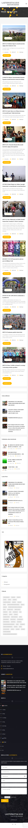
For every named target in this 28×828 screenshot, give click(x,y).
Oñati (20, 626)
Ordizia (15, 626)
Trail (14, 448)
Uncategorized (7, 584)
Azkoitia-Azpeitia (7, 602)
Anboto (18, 597)
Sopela (12, 629)
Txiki (13, 463)
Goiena (10, 614)
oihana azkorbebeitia (8, 626)
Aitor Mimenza (6, 597)
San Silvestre (6, 629)
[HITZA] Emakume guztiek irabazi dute (12, 332)
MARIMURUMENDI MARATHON (9, 624)
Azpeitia (14, 602)
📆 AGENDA (4, 705)
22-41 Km (4, 725)
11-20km (10, 448)
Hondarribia (6, 619)
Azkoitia (14, 599)
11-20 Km (4, 717)
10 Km (3, 713)
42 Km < (4, 734)
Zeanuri (17, 629)
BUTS (4, 609)
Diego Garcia (17, 609)
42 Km (3, 730)
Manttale (13, 621)
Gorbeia (15, 614)
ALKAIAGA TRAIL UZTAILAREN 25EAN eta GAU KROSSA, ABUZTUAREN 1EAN (16, 411)
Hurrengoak (7, 383)
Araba (5, 599)
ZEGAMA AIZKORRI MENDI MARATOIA (10, 634)
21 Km (3, 721)
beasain (19, 602)
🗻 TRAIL (4, 738)
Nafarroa (22, 624)
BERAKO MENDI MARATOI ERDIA (13, 604)
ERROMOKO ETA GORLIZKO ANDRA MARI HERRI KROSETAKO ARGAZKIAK (16, 403)
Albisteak (8, 38)
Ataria (9, 599)
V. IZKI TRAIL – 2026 (13, 467)
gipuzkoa (5, 614)
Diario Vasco (10, 609)
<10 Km (3, 709)
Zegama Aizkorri (7, 631)
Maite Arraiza (6, 621)
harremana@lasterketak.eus (8, 668)
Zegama (22, 629)
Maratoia (19, 621)
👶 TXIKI (4, 742)
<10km (10, 463)
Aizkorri (13, 597)
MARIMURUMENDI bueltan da (15, 417)
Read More (6, 55)
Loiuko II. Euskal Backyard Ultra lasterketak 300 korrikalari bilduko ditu (16, 521)
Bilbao (22, 604)
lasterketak (19, 619)
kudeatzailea (6, 52)
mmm (17, 624)
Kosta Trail (13, 619)
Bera (4, 604)
